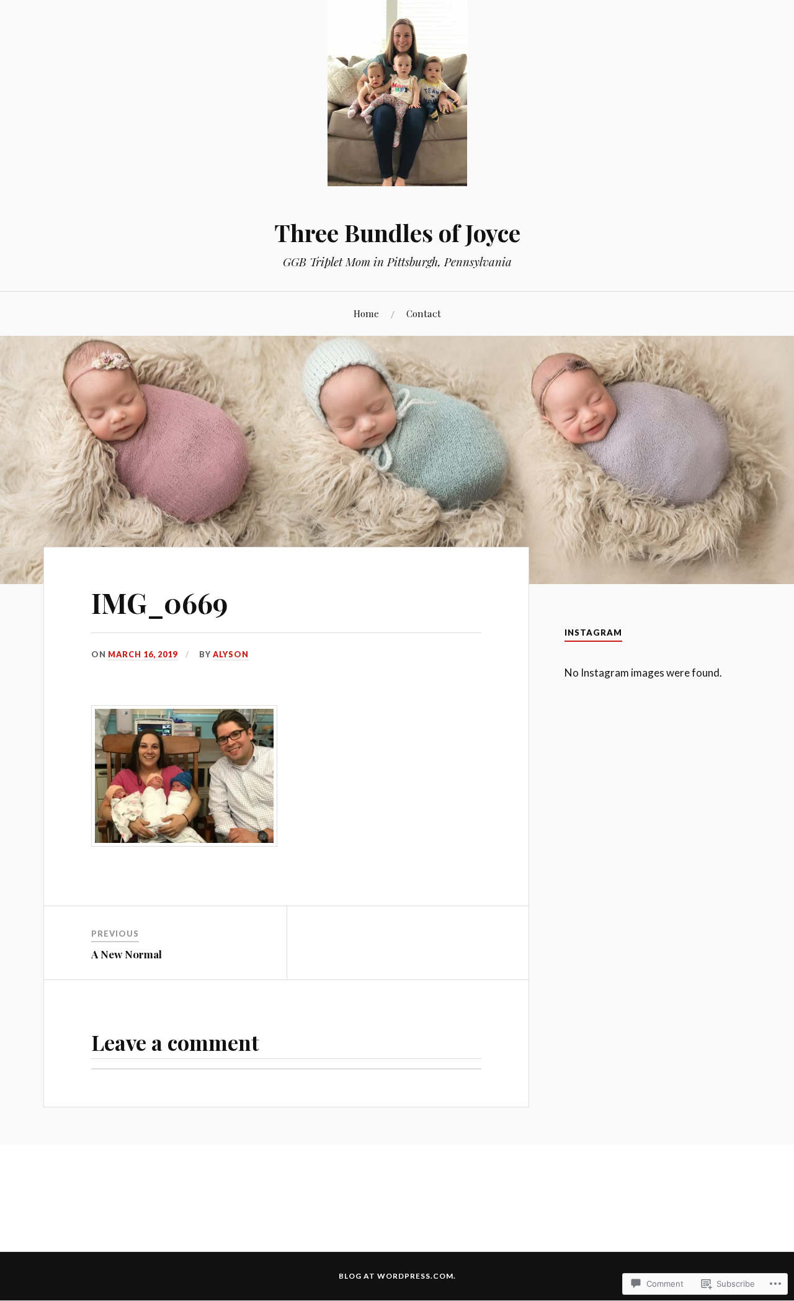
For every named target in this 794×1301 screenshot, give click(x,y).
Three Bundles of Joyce (397, 232)
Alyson (231, 654)
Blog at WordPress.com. (397, 1276)
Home (366, 313)
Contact (423, 313)
